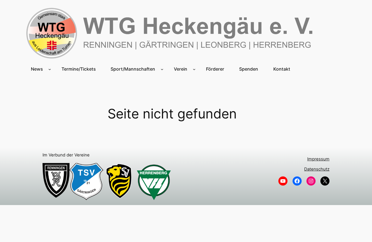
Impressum (318, 159)
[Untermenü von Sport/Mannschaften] (162, 69)
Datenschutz (316, 169)
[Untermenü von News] (49, 69)
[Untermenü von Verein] (194, 69)
